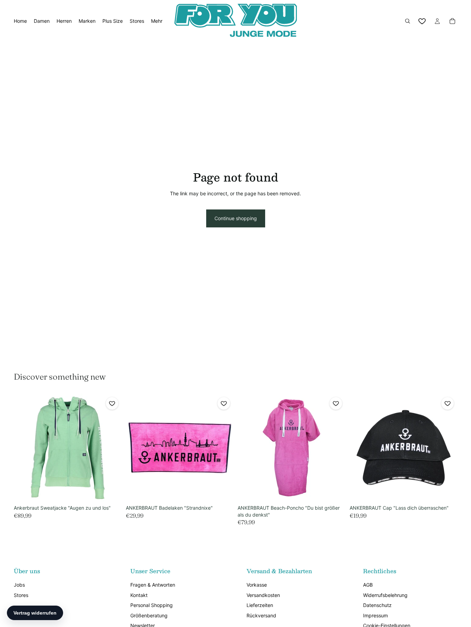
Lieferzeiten (260, 605)
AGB (368, 585)
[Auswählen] (111, 491)
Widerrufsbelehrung (385, 595)
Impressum (375, 615)
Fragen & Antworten (152, 585)
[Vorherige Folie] (24, 447)
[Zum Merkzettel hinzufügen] (112, 403)
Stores (21, 595)
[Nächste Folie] (111, 447)
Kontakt (139, 595)
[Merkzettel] (422, 21)
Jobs (19, 585)
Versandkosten (263, 595)
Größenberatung (149, 615)
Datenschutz (377, 605)
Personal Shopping (151, 605)
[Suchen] (407, 21)
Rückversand (261, 615)
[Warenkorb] (452, 21)
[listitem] (157, 21)
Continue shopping (235, 218)
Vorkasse (257, 585)
